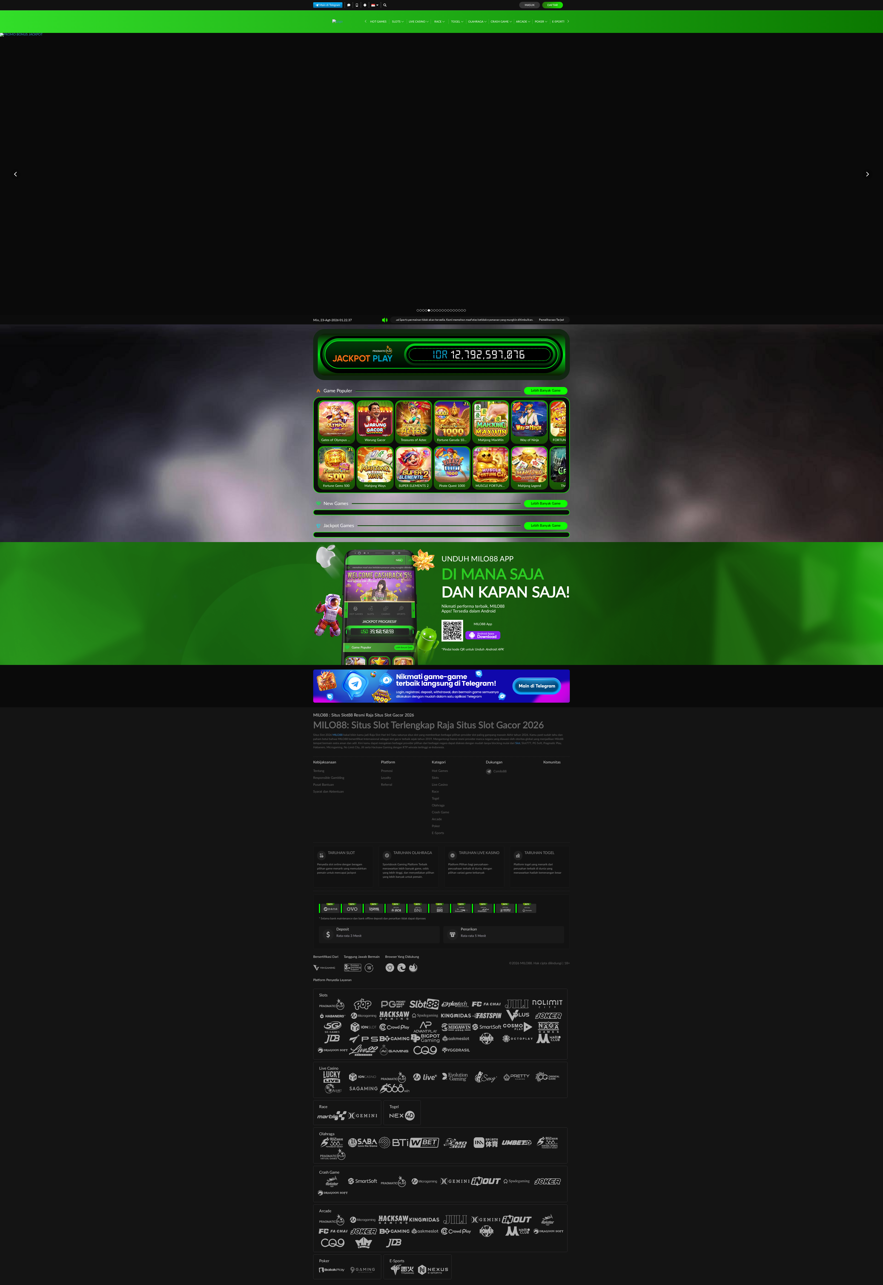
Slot (517, 743)
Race (438, 21)
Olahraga (476, 21)
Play (383, 358)
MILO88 (338, 734)
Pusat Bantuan (323, 784)
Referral (386, 784)
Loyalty (386, 778)
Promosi (387, 771)
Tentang (318, 771)
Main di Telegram (329, 5)
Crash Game (500, 21)
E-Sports (559, 21)
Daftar (552, 5)
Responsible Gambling (328, 778)
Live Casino (417, 21)
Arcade (522, 21)
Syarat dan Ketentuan (328, 791)
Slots (396, 21)
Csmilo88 (500, 771)
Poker (540, 21)
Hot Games (378, 21)
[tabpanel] (441, 174)
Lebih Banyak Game (546, 390)
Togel (456, 21)
